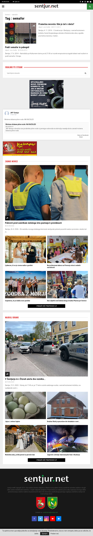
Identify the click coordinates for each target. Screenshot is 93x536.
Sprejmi (44, 534)
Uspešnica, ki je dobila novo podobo (17, 301)
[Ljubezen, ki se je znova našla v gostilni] (25, 249)
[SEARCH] (85, 73)
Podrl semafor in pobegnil (17, 47)
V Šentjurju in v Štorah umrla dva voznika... (25, 379)
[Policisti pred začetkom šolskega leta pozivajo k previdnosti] (46, 193)
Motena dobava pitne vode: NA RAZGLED (21, 124)
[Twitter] (40, 518)
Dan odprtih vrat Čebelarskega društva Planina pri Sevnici (67, 301)
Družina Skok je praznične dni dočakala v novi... (63, 421)
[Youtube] (52, 518)
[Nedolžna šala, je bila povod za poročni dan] (25, 438)
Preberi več (55, 533)
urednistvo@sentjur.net (50, 512)
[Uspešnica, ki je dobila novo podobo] (25, 284)
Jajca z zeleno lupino (12, 421)
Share (81, 137)
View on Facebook (82, 135)
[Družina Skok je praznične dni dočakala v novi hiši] (67, 405)
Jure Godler (46, 27)
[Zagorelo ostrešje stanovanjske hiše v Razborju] (67, 438)
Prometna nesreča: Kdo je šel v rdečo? (56, 24)
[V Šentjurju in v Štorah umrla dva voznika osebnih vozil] (46, 349)
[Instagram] (46, 518)
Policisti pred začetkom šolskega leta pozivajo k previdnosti (33, 223)
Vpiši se (16, 2)
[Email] (58, 518)
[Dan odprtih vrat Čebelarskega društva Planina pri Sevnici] (67, 284)
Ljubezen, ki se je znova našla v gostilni (19, 265)
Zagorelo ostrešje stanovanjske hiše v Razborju (63, 455)
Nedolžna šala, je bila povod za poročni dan (20, 455)
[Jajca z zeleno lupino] (25, 405)
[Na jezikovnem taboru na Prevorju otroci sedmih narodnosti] (67, 249)
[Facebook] (34, 518)
